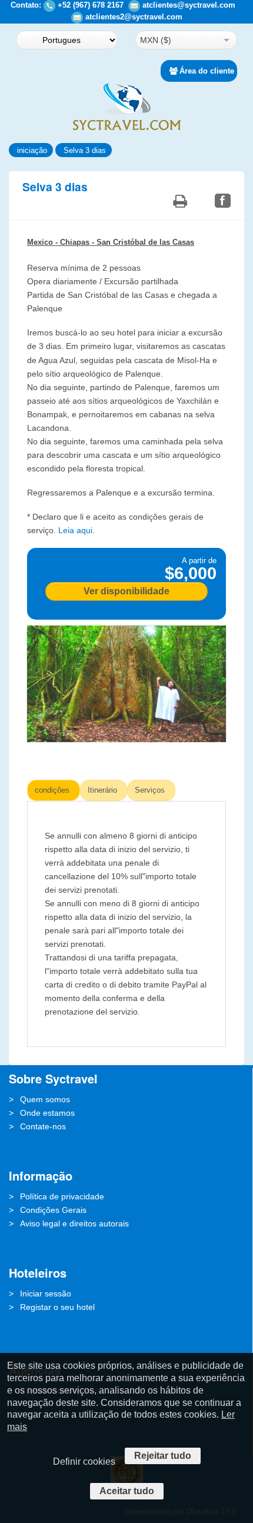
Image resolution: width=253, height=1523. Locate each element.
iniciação (32, 150)
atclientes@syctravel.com (188, 5)
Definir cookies (84, 1462)
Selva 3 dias (85, 150)
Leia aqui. (76, 530)
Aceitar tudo (126, 1491)
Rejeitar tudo (162, 1456)
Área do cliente (206, 70)
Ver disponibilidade (126, 591)
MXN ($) (155, 40)
